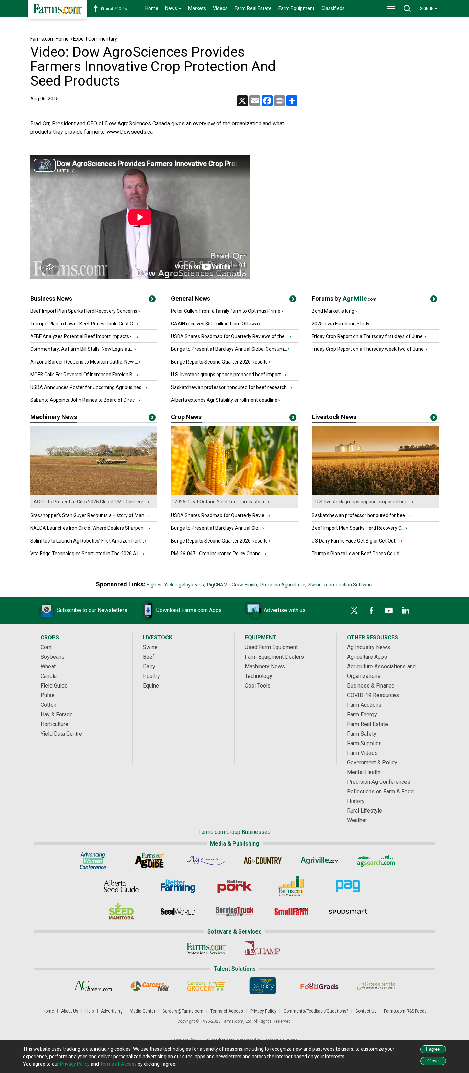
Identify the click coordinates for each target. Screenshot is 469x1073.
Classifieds (333, 8)
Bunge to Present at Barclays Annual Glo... (216, 528)
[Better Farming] (178, 886)
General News (190, 298)
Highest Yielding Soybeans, (176, 585)
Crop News (186, 417)
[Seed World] (178, 911)
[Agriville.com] (319, 860)
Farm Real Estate (253, 8)
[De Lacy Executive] (262, 985)
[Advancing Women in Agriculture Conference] (92, 860)
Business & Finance (370, 685)
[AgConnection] (206, 860)
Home (151, 8)
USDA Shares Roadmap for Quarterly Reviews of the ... (230, 336)
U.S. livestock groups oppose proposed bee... (363, 501)
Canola (49, 676)
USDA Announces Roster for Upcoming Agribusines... (87, 387)
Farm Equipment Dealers (274, 656)
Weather (357, 820)
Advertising (112, 1011)
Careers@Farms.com (182, 1011)
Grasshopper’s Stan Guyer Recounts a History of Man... (88, 515)
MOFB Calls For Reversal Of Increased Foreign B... (83, 374)
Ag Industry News (368, 647)
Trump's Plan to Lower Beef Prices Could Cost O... (83, 323)
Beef (149, 656)
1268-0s (117, 8)
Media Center (142, 1011)
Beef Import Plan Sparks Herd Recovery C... (358, 528)
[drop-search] (407, 8)
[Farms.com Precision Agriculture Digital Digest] (348, 886)
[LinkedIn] (406, 610)
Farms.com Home (49, 39)
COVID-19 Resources (373, 695)
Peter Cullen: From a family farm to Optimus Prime (226, 311)
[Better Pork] (234, 886)
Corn (46, 647)
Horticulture (54, 724)
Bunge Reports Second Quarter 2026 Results (219, 362)
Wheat (48, 666)
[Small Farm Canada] (291, 911)
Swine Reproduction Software (341, 585)
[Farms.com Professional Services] (206, 948)
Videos (220, 8)
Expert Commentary (95, 39)
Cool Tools (258, 685)
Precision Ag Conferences (378, 782)
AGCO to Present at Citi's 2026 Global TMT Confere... (90, 501)
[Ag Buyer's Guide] (149, 860)
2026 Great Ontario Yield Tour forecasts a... (220, 501)
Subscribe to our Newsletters (92, 610)
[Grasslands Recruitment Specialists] (376, 985)
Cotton (48, 705)
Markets (197, 8)
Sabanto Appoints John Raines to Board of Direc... (84, 400)
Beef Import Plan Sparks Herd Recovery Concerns (83, 311)
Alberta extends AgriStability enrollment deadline (224, 400)
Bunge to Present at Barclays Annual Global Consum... (229, 349)
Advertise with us (285, 610)
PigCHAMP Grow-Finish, (232, 585)
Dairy (149, 666)
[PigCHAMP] (262, 948)
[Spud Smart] (348, 911)
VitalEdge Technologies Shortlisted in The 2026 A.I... (85, 553)
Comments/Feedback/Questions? (316, 1011)
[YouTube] (389, 610)
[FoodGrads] (319, 985)
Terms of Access (226, 1011)
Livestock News (334, 417)
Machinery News (53, 417)
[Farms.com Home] (57, 9)
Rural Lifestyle (364, 810)
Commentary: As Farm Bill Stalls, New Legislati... (81, 349)
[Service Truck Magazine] (234, 911)
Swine (150, 647)
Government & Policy (372, 762)
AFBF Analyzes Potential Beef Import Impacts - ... (83, 336)
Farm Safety (361, 733)
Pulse (48, 695)
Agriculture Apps (367, 656)
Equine (151, 685)
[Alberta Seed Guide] (121, 886)
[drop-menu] (391, 8)
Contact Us (366, 1011)
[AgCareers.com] (92, 985)
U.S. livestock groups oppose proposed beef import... (227, 374)
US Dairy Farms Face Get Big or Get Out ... (356, 541)
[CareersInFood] (149, 985)
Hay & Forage (57, 714)
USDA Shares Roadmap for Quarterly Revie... (219, 515)
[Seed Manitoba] (121, 911)
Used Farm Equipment (271, 647)
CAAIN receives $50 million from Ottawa (214, 323)
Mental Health (363, 772)
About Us (69, 1011)
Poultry (151, 676)
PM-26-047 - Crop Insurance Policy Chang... (217, 553)
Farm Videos (362, 753)
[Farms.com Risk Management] (291, 886)
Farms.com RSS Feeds (405, 1011)
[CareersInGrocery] (206, 985)
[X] (354, 610)
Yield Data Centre (61, 733)
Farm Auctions (364, 705)
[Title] (152, 300)
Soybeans (53, 656)
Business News (51, 298)
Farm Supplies (364, 743)
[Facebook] (371, 610)
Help (89, 1011)
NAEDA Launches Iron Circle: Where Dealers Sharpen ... (89, 528)
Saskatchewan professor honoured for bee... (360, 515)
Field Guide (54, 685)
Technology (258, 676)
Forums (344, 298)
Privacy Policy (263, 1011)
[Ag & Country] (262, 860)
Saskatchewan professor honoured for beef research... (230, 387)
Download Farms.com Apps (189, 610)
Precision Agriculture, (283, 585)
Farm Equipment (296, 8)
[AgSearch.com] (376, 860)
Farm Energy (362, 714)
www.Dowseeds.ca (130, 131)
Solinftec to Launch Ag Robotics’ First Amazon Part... (87, 541)
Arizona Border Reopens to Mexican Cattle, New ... (84, 362)
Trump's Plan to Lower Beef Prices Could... (357, 553)
